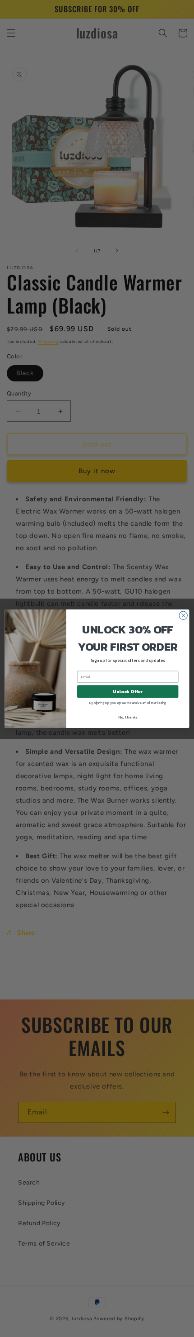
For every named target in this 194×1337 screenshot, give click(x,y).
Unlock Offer (128, 691)
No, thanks (127, 717)
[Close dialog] (183, 615)
